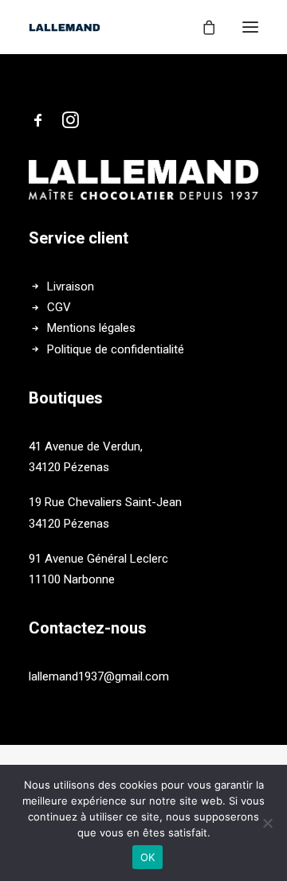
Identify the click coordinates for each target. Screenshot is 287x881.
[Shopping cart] (201, 27)
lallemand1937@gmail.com (99, 676)
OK (147, 857)
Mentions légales (91, 328)
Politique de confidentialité (115, 349)
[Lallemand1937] (64, 27)
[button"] (38, 124)
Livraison (70, 286)
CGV (59, 307)
